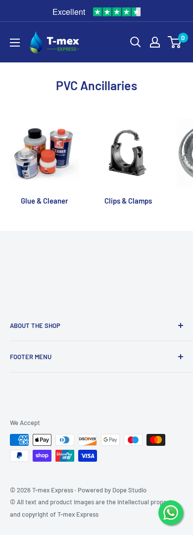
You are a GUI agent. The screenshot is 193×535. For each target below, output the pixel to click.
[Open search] (135, 42)
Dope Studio (129, 490)
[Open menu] (15, 43)
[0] (175, 42)
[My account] (155, 42)
